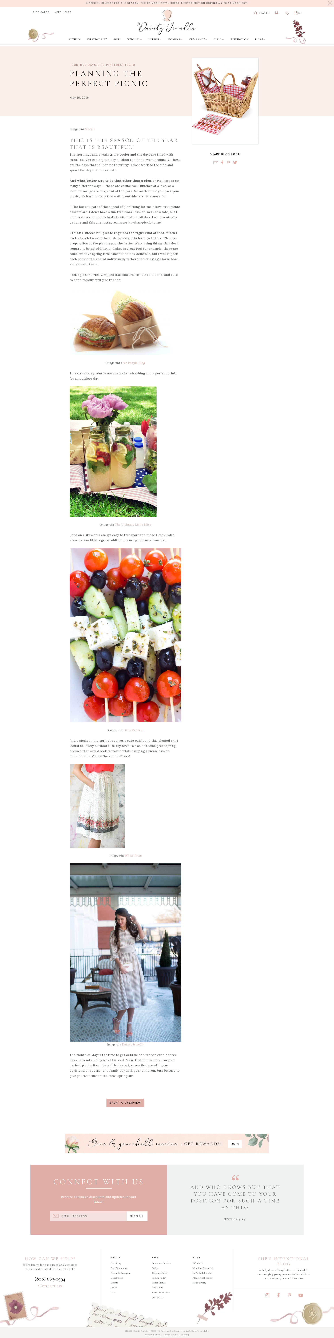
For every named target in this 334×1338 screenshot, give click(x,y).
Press (114, 1287)
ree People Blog (134, 363)
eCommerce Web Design (185, 1331)
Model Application (202, 1278)
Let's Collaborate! (202, 1273)
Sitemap (185, 1334)
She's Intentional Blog (284, 1261)
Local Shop (117, 1278)
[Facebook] (222, 163)
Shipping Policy (160, 1273)
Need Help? (63, 12)
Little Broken (133, 730)
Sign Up (137, 1216)
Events (114, 1282)
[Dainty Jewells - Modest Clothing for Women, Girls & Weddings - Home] (167, 22)
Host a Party (199, 1282)
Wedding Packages (203, 1268)
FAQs (155, 1268)
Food (74, 65)
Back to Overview (125, 1102)
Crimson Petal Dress (163, 3)
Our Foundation (119, 1268)
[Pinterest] (228, 163)
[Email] (215, 163)
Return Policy (159, 1278)
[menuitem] (74, 39)
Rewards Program (121, 1273)
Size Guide (157, 1287)
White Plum (133, 856)
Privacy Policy (152, 1334)
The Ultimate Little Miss (133, 524)
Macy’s (90, 129)
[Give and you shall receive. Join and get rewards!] (167, 1143)
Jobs (113, 1292)
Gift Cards (41, 12)
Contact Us (158, 1297)
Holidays (88, 65)
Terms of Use (170, 1334)
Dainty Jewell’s (133, 1044)
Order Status (158, 1282)
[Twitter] (235, 163)
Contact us (50, 1285)
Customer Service (161, 1263)
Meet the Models (161, 1292)
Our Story (116, 1263)
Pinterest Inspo (120, 65)
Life (101, 65)
